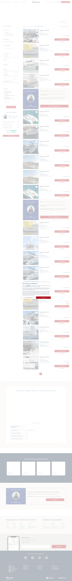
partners (28, 285)
